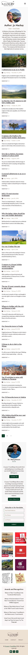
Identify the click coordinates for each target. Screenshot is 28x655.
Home (9, 28)
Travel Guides (16, 28)
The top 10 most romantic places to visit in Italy (13, 287)
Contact (13, 640)
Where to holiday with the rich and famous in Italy (13, 307)
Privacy (21, 640)
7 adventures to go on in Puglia (13, 69)
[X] (14, 651)
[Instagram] (17, 651)
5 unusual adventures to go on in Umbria (14, 174)
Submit (14, 524)
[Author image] (2, 72)
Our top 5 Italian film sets (11, 246)
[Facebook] (11, 651)
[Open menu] (25, 3)
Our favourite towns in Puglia (12, 326)
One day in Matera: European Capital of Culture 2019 (12, 155)
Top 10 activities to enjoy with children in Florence (12, 378)
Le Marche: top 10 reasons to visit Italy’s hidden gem (14, 102)
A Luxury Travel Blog (10, 646)
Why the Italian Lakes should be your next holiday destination (13, 214)
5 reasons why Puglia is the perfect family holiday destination (13, 137)
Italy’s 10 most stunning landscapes (10, 194)
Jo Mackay (7, 72)
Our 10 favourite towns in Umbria (14, 397)
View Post (5, 81)
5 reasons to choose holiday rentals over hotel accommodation (12, 266)
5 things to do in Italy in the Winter (12, 345)
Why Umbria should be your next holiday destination (13, 416)
